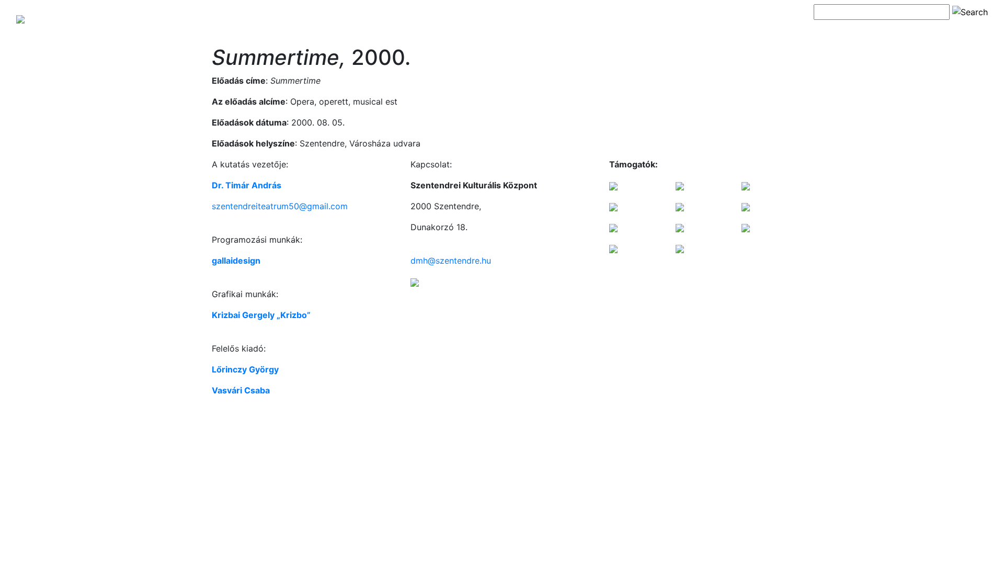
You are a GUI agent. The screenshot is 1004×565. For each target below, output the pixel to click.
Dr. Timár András (246, 185)
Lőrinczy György (245, 369)
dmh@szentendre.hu (450, 260)
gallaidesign (236, 260)
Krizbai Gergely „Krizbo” (261, 315)
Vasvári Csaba (241, 390)
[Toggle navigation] (828, 30)
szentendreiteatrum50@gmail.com (280, 206)
